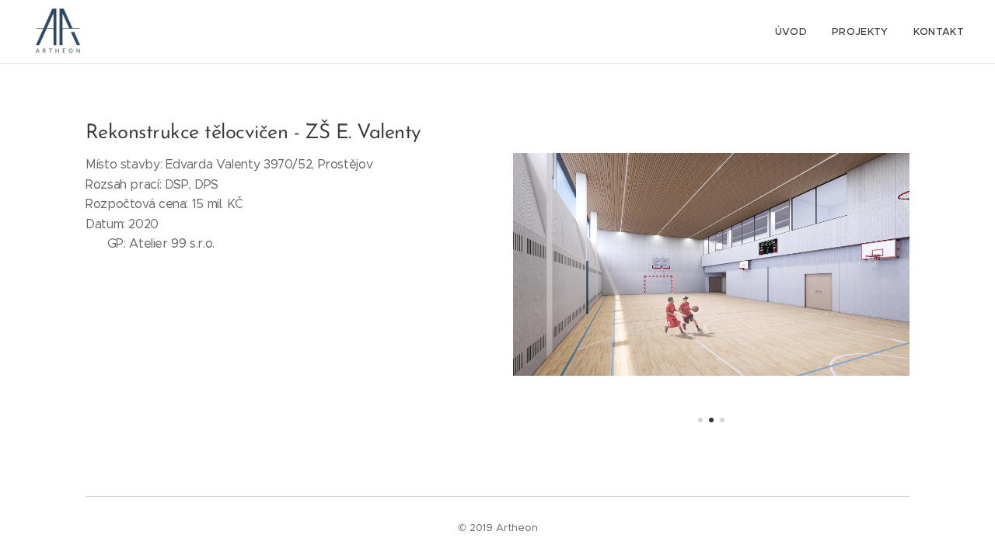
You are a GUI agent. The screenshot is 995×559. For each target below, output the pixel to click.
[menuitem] (795, 31)
